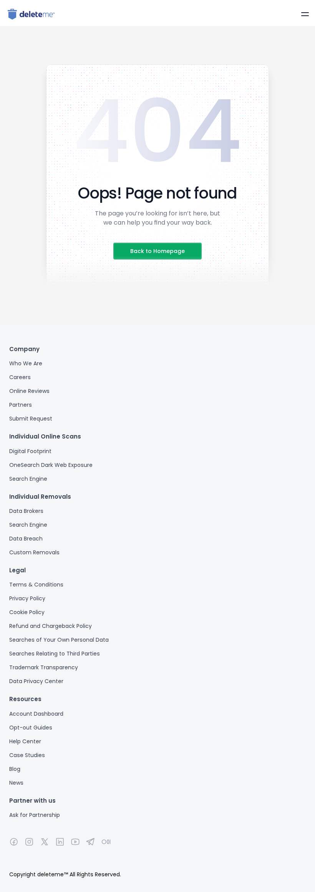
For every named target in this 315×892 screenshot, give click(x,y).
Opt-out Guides (30, 727)
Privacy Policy (27, 598)
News (16, 783)
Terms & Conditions (36, 584)
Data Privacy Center (36, 681)
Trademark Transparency (43, 667)
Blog (14, 769)
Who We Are (25, 363)
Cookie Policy (27, 612)
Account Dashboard (36, 714)
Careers (20, 377)
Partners (20, 405)
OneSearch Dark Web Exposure (51, 465)
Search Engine (28, 479)
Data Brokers (26, 511)
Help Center (25, 741)
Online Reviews (29, 391)
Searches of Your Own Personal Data (59, 640)
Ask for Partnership (34, 815)
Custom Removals (34, 552)
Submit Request (30, 418)
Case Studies (27, 755)
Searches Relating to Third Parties (54, 653)
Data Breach (26, 538)
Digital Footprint (30, 451)
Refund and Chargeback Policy (50, 626)
